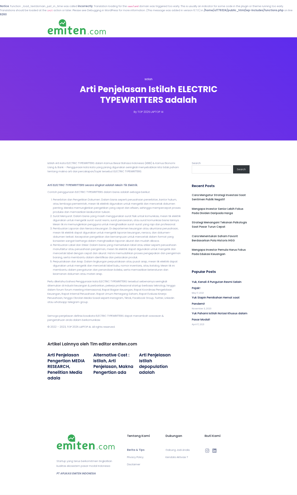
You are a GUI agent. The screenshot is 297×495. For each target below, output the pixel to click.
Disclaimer (133, 464)
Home (138, 27)
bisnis (116, 192)
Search (196, 163)
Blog (153, 27)
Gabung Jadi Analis (178, 450)
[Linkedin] (214, 450)
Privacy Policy (135, 457)
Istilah (148, 79)
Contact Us (172, 27)
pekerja (110, 285)
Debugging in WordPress (102, 10)
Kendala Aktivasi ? (177, 457)
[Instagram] (207, 450)
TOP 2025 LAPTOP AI (150, 112)
